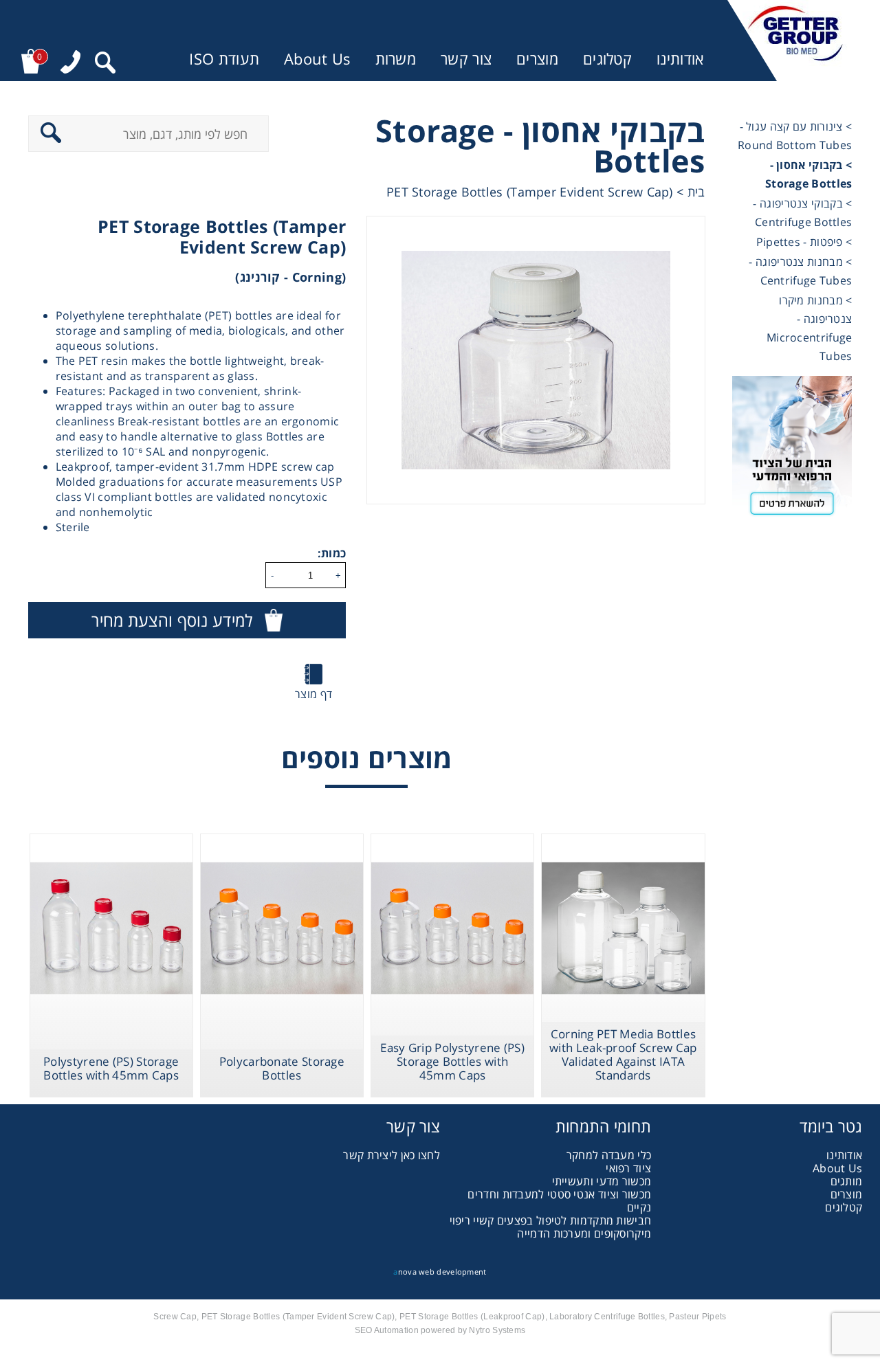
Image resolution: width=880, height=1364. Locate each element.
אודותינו (680, 59)
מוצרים (537, 59)
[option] (536, 360)
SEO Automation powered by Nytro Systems (440, 1330)
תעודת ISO (224, 59)
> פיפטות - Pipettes (804, 241)
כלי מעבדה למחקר (609, 1155)
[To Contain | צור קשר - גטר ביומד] (792, 451)
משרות (396, 59)
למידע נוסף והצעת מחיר (171, 620)
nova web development (439, 1271)
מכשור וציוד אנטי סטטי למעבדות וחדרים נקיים (559, 1201)
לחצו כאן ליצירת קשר (391, 1155)
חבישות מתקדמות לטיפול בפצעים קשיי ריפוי (551, 1220)
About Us (317, 59)
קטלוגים (607, 59)
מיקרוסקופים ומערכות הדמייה (584, 1233)
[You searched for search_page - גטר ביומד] (105, 64)
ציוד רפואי (628, 1168)
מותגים (846, 1181)
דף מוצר (313, 694)
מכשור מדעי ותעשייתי (602, 1181)
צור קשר (466, 59)
